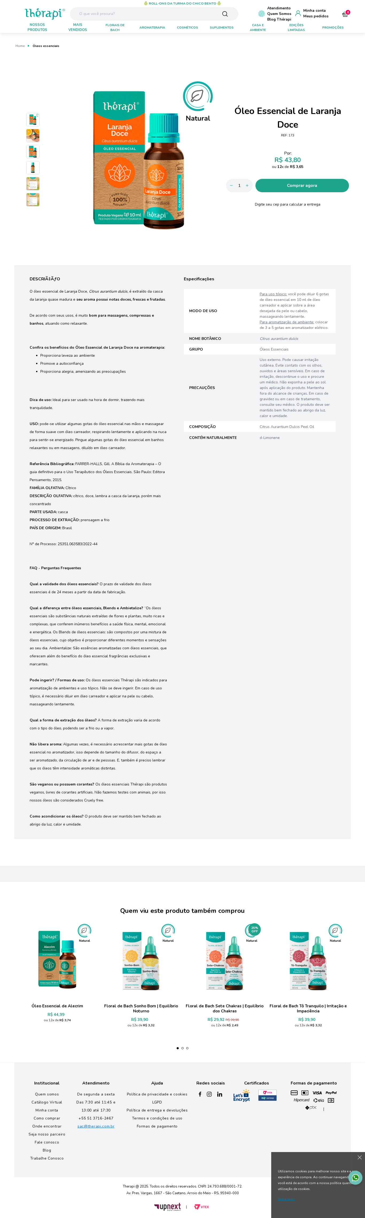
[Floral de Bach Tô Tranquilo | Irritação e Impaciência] (308, 959)
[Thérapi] (35, 13)
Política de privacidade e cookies (157, 1094)
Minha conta (314, 10)
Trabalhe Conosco (47, 1158)
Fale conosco (47, 1142)
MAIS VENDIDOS (77, 27)
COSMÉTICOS (187, 27)
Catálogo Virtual (47, 1102)
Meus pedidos (315, 16)
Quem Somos (279, 13)
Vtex (201, 1207)
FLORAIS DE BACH (115, 27)
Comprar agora (302, 185)
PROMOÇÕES (333, 27)
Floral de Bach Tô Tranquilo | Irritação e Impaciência (308, 1009)
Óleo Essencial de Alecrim (57, 1006)
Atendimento (279, 8)
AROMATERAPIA (152, 27)
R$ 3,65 (296, 166)
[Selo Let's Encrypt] (242, 1095)
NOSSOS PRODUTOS (37, 27)
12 (280, 166)
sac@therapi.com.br (96, 1126)
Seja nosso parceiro (47, 1134)
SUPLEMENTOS (222, 27)
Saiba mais (286, 1199)
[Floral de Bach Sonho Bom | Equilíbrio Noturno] (141, 959)
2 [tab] (182, 1048)
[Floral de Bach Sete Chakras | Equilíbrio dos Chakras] (224, 959)
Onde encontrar (46, 1126)
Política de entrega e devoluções (157, 1110)
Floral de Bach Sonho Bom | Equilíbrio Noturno (141, 1009)
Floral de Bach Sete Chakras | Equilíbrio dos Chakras (224, 1009)
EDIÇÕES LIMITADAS (296, 27)
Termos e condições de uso (157, 1118)
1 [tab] (178, 1048)
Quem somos (47, 1094)
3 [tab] (187, 1048)
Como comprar (47, 1118)
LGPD (157, 1102)
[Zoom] (32, 119)
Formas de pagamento (157, 1126)
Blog (47, 1150)
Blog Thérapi (279, 19)
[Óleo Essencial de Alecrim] (57, 959)
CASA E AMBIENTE (258, 27)
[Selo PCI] (267, 1095)
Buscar (225, 14)
